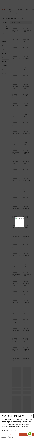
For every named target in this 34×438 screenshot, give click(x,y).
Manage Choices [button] (9, 435)
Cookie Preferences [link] (7, 437)
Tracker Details (12, 430)
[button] (32, 416)
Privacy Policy (5, 430)
